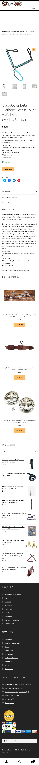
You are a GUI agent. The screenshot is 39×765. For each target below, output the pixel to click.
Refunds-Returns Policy (12, 643)
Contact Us (8, 616)
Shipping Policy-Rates (12, 620)
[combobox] (19, 451)
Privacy (7, 647)
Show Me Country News (12, 695)
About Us (8, 613)
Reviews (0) (5, 203)
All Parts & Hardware (11, 658)
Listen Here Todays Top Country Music (17, 684)
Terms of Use (9, 650)
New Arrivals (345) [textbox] (19, 452)
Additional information (9, 197)
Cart (6, 598)
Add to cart (8, 169)
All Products (12, 31)
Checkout (8, 602)
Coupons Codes (9, 624)
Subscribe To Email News (13, 594)
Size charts (8, 699)
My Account (8, 605)
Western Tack (9, 661)
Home (6, 31)
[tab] (19, 192)
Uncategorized (9, 703)
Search (19, 762)
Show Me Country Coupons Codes (15, 692)
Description (6, 192)
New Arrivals (20, 31)
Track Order (8, 609)
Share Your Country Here (12, 688)
